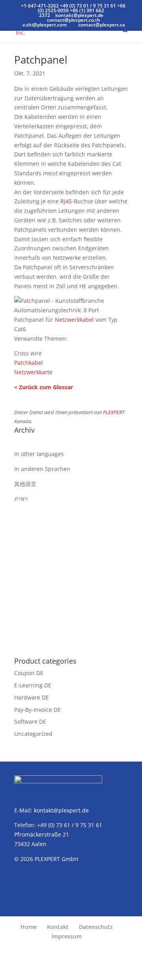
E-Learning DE (32, 685)
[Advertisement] (71, 574)
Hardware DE (31, 697)
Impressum (67, 936)
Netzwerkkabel (74, 319)
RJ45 (66, 201)
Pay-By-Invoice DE (37, 709)
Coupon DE (28, 673)
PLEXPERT (113, 412)
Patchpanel (40, 60)
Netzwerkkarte (33, 372)
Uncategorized (33, 733)
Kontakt (58, 927)
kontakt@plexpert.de (61, 810)
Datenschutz (96, 927)
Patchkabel (28, 362)
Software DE (30, 721)
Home (29, 927)
